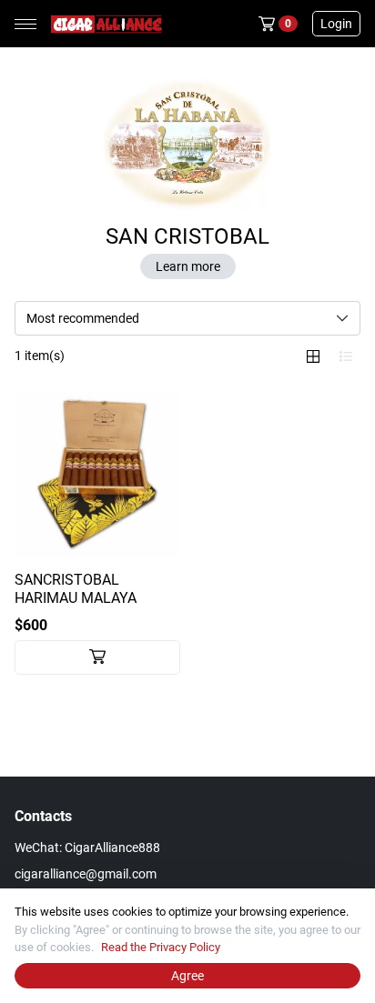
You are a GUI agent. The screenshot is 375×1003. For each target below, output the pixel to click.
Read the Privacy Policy (160, 947)
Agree (187, 975)
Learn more (188, 266)
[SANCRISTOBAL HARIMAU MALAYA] (97, 474)
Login (336, 23)
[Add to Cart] (97, 657)
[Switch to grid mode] (313, 356)
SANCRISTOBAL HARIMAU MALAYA (76, 589)
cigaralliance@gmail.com (86, 874)
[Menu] (25, 23)
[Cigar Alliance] (103, 24)
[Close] (360, 903)
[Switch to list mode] (345, 356)
